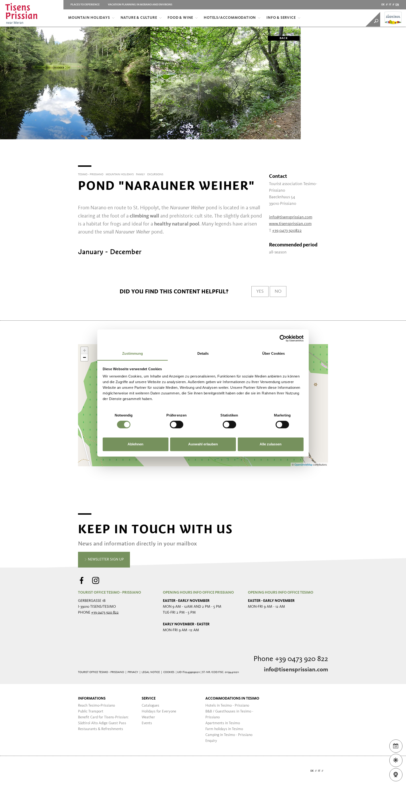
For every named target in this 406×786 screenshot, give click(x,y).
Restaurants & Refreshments (100, 729)
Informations (91, 698)
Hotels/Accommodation (230, 18)
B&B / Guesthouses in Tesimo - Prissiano (229, 714)
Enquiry (211, 741)
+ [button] (84, 350)
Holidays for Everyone (159, 711)
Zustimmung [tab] (132, 353)
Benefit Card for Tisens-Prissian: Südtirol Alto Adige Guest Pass (103, 720)
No (278, 291)
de (383, 4)
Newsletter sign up (105, 559)
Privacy (133, 672)
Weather (148, 717)
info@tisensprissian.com (296, 670)
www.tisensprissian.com (290, 224)
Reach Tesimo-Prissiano (96, 706)
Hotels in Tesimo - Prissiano (227, 706)
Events (147, 723)
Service (149, 698)
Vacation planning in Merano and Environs (140, 4)
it (390, 4)
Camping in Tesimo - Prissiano (228, 735)
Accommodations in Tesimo (232, 698)
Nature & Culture (139, 18)
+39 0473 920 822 (105, 613)
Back (284, 38)
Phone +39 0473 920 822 (291, 659)
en (397, 4)
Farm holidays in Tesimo (224, 729)
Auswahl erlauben (203, 444)
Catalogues (150, 706)
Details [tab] (203, 353)
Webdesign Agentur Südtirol (84, 771)
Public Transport (90, 711)
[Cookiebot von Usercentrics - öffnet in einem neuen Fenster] (283, 338)
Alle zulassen (270, 444)
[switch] (176, 424)
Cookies (168, 672)
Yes (260, 291)
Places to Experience (85, 4)
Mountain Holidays (89, 18)
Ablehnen (135, 444)
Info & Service (281, 18)
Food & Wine (180, 18)
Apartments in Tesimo (222, 723)
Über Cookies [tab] (273, 353)
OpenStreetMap (303, 464)
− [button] (84, 357)
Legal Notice (151, 672)
